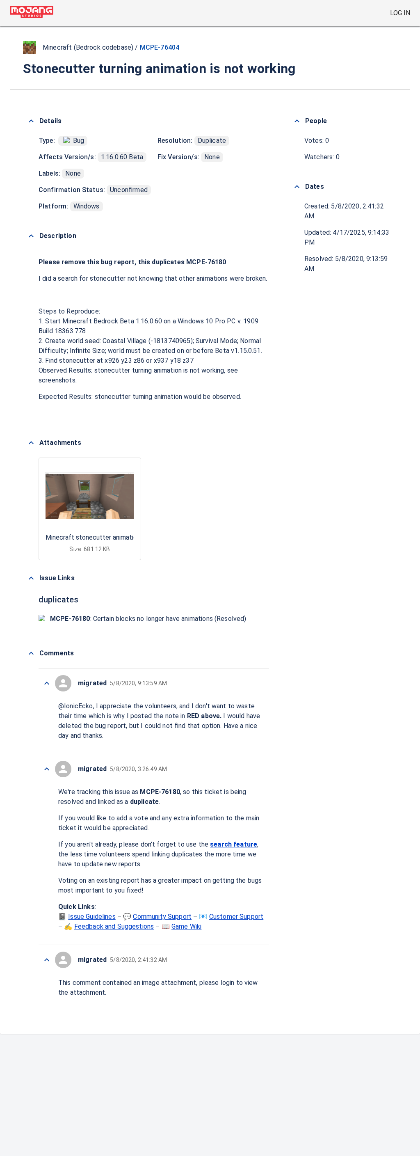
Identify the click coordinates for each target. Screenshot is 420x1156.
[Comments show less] (31, 653)
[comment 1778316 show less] (47, 960)
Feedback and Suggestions (114, 926)
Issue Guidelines (91, 916)
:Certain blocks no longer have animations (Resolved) (148, 619)
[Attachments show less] (31, 443)
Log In (400, 13)
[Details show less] (31, 121)
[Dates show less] (297, 187)
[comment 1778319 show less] (47, 683)
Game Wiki (186, 926)
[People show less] (297, 121)
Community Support (162, 916)
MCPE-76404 (160, 47)
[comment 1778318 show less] (47, 769)
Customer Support (236, 916)
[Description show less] (31, 236)
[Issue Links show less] (31, 578)
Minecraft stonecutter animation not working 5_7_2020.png (132, 537)
